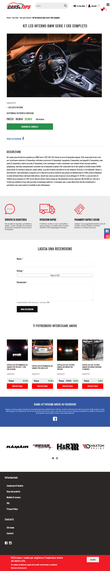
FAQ (8, 502)
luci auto (15, 17)
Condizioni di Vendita (15, 485)
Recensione (21, 282)
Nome (19, 258)
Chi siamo (10, 527)
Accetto (93, 559)
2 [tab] (57, 458)
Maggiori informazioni (18, 567)
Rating (19, 270)
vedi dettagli (17, 386)
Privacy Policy (12, 508)
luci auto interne (25, 17)
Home (9, 17)
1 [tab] (53, 458)
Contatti (10, 533)
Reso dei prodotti (13, 491)
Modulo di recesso (14, 497)
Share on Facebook (14, 138)
